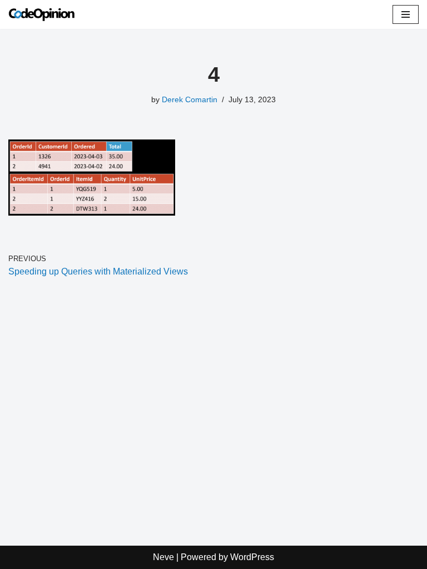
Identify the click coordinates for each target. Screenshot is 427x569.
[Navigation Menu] (406, 14)
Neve (163, 557)
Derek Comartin (189, 99)
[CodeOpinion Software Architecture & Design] (41, 14)
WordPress (252, 557)
